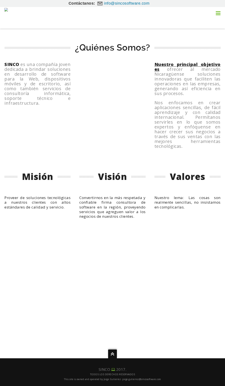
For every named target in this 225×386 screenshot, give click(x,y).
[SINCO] (11, 14)
